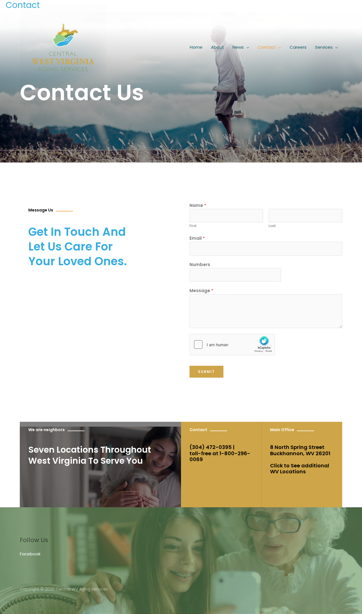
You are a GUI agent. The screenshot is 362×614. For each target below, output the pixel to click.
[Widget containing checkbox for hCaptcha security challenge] (232, 344)
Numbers (199, 265)
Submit (206, 371)
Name (197, 205)
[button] (246, 47)
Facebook (30, 554)
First (193, 225)
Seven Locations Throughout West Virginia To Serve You (89, 455)
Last (272, 225)
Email (197, 238)
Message (201, 291)
